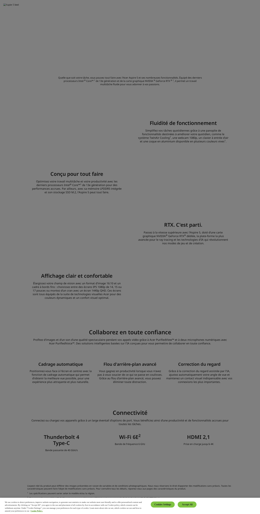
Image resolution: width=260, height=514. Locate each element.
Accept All (187, 504)
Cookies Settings (162, 504)
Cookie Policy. (37, 511)
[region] (130, 506)
